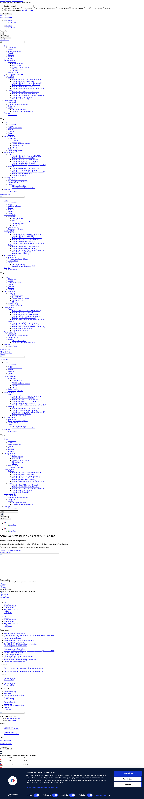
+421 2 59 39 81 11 (6, 15)
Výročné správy (9, 607)
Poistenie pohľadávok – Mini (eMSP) (23, 81)
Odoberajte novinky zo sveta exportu (11, 1)
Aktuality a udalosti (10, 606)
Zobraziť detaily (101, 795)
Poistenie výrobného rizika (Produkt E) (24, 86)
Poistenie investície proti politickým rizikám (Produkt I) (29, 88)
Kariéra (6, 611)
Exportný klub (12, 115)
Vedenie (10, 49)
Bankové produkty (9, 60)
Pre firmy (11, 78)
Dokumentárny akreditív (15, 74)
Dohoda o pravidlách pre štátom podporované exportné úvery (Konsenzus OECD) (29, 635)
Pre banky (11, 90)
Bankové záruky (13, 72)
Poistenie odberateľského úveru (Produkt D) (25, 92)
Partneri (10, 53)
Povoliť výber (127, 779)
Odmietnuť (127, 784)
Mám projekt (12, 102)
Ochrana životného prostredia (13, 639)
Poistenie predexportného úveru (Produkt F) (25, 93)
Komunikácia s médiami (11, 729)
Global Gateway (13, 106)
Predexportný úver (17, 63)
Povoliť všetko (128, 773)
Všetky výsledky (5, 38)
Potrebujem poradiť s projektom (18, 104)
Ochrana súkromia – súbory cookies (15, 642)
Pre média (11, 55)
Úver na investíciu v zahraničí (21, 67)
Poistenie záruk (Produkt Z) (20, 99)
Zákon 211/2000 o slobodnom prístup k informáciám (20, 644)
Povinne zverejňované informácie (14, 633)
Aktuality (11, 56)
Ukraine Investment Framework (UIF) (23, 111)
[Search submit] (2, 33)
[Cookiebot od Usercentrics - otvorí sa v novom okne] (12, 795)
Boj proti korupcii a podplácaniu (14, 637)
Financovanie (12, 62)
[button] (72, 118)
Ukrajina (10, 108)
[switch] (55, 795)
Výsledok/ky (4, 36)
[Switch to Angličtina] (12, 22)
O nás (6, 46)
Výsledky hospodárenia (11, 609)
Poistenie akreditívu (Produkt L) (22, 97)
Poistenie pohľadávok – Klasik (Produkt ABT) (26, 79)
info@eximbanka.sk (6, 17)
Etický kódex (8, 613)
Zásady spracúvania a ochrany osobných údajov (19, 640)
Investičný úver (16, 65)
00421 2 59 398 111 (6, 744)
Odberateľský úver (17, 69)
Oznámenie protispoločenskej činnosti (15, 646)
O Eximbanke (12, 48)
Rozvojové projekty (10, 101)
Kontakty (11, 58)
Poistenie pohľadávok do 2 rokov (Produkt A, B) (27, 83)
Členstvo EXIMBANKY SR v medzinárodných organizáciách (23, 668)
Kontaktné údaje (9, 727)
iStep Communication (13, 718)
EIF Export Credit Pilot (19, 109)
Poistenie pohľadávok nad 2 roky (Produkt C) (26, 85)
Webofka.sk (12, 720)
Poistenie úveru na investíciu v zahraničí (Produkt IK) (28, 95)
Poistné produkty (9, 76)
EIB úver (14, 71)
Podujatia (7, 113)
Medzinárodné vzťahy (15, 51)
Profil (5, 602)
